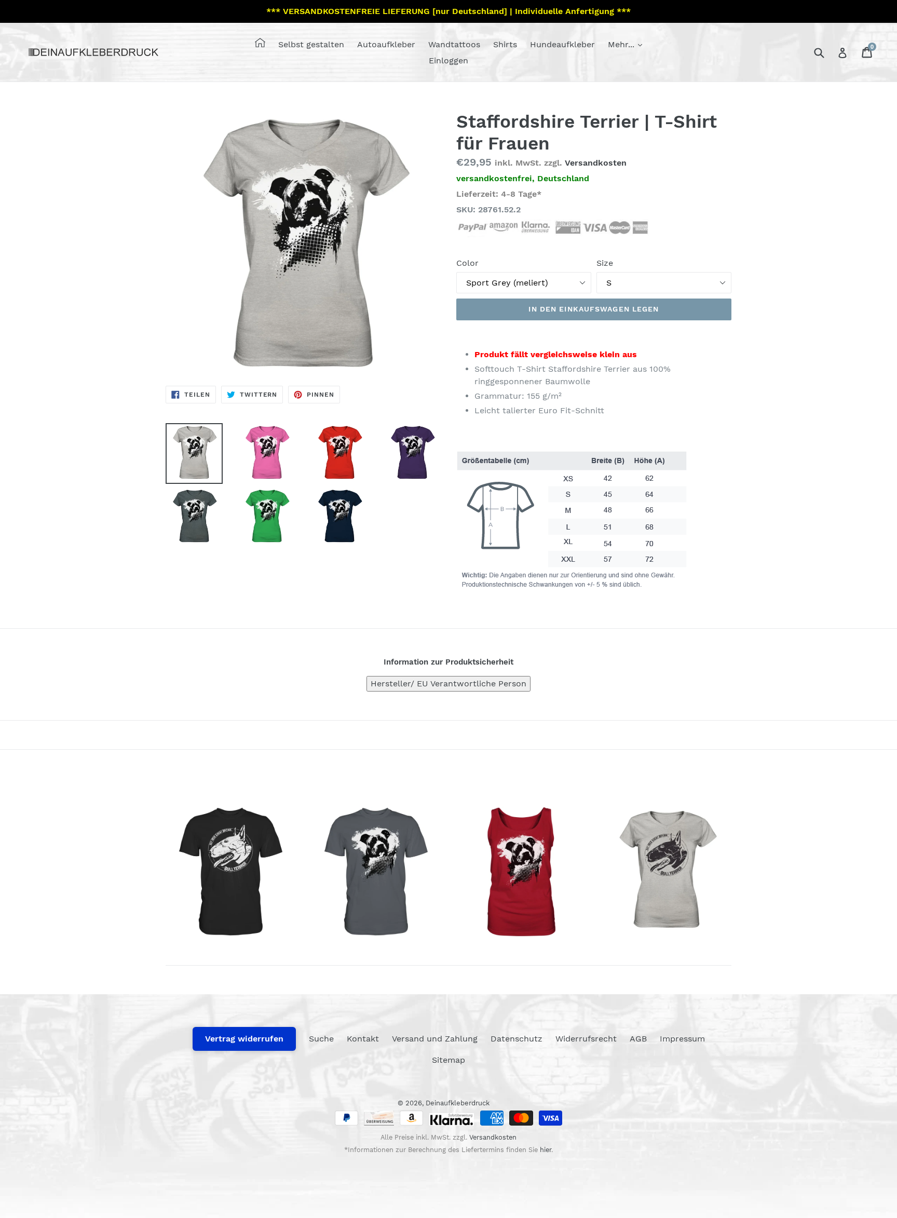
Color (467, 263)
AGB (638, 1039)
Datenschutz (516, 1039)
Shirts (505, 44)
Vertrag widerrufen (244, 1039)
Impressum (682, 1039)
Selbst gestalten (311, 44)
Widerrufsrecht (586, 1039)
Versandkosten (596, 163)
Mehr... (622, 44)
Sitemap (448, 1060)
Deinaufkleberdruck (458, 1103)
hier (545, 1150)
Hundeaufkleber (562, 44)
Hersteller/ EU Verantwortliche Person (448, 683)
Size (604, 263)
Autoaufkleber (386, 44)
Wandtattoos (454, 44)
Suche (321, 1039)
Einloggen (448, 60)
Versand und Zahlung (435, 1039)
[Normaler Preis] (230, 872)
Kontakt (363, 1039)
